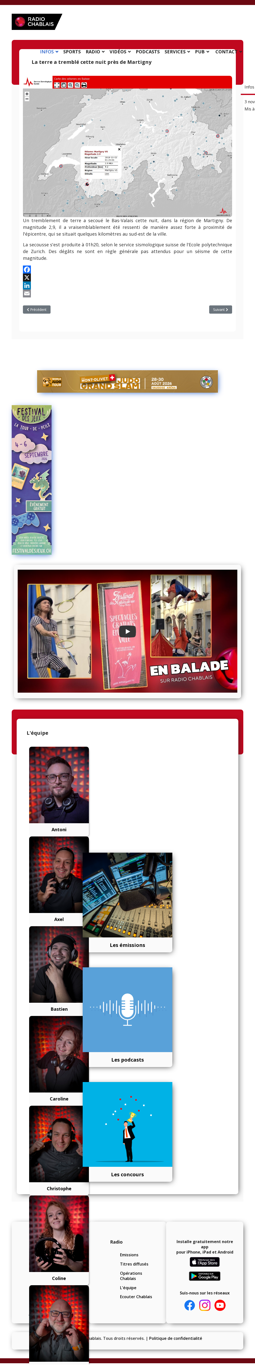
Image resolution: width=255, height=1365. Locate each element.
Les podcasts (127, 1059)
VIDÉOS (118, 52)
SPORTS (72, 52)
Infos (249, 87)
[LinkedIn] (127, 285)
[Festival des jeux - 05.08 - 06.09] (28, 480)
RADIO (93, 52)
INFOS (47, 52)
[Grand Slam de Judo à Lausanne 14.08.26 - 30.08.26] (127, 381)
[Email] (127, 293)
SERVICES (175, 52)
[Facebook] (127, 269)
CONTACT (226, 52)
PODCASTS (148, 52)
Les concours (127, 1174)
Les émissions (127, 945)
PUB (200, 52)
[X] (127, 277)
